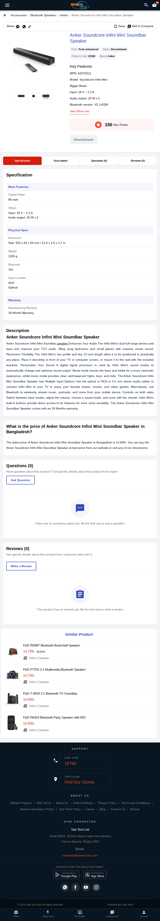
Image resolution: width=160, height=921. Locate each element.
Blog (103, 809)
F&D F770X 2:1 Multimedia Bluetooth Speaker (54, 669)
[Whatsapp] (65, 887)
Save (119, 26)
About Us (62, 803)
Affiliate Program (21, 803)
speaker (62, 343)
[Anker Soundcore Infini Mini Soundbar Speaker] (33, 60)
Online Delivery (83, 803)
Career (90, 809)
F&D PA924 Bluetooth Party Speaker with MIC (54, 717)
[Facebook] (75, 887)
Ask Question (20, 480)
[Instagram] (96, 887)
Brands (135, 809)
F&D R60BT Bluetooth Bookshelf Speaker (51, 645)
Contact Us (118, 809)
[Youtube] (86, 887)
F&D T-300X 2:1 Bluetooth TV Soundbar (50, 693)
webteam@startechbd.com (80, 855)
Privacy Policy (107, 803)
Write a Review (21, 566)
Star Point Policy (70, 809)
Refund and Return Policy (37, 809)
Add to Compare (140, 26)
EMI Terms (44, 803)
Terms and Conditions (135, 803)
